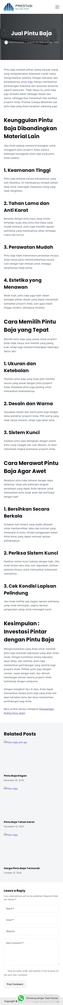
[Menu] (57, 7)
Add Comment (14, 943)
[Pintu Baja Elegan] (31, 756)
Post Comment (15, 984)
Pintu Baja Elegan (15, 775)
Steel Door (53, 42)
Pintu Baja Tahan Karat (19, 822)
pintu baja (27, 81)
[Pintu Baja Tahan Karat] (31, 802)
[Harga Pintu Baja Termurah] (31, 848)
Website (10, 931)
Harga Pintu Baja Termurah (22, 868)
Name (10, 908)
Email (10, 919)
